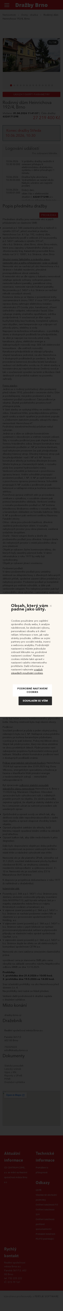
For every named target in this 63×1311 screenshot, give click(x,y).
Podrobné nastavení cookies (32, 690)
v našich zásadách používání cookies (27, 671)
